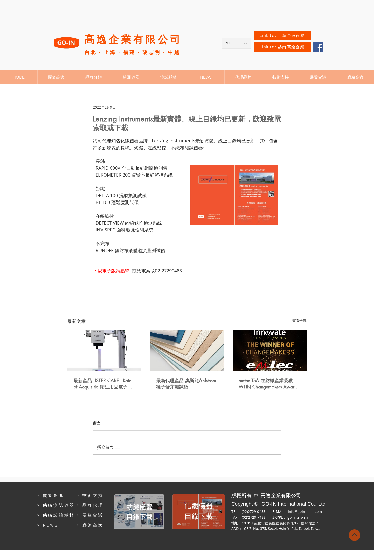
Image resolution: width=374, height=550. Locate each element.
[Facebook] (318, 47)
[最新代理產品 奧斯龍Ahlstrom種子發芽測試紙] (187, 350)
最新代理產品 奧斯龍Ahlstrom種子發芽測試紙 (186, 383)
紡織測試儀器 (59, 505)
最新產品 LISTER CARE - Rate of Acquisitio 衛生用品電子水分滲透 (103, 383)
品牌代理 (93, 505)
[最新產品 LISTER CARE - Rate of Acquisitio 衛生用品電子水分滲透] (104, 350)
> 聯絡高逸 (90, 525)
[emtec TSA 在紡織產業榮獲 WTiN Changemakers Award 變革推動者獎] (270, 350)
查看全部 (299, 320)
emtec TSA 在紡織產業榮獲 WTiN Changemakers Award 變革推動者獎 (268, 383)
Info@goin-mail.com (305, 511)
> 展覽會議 (90, 515)
